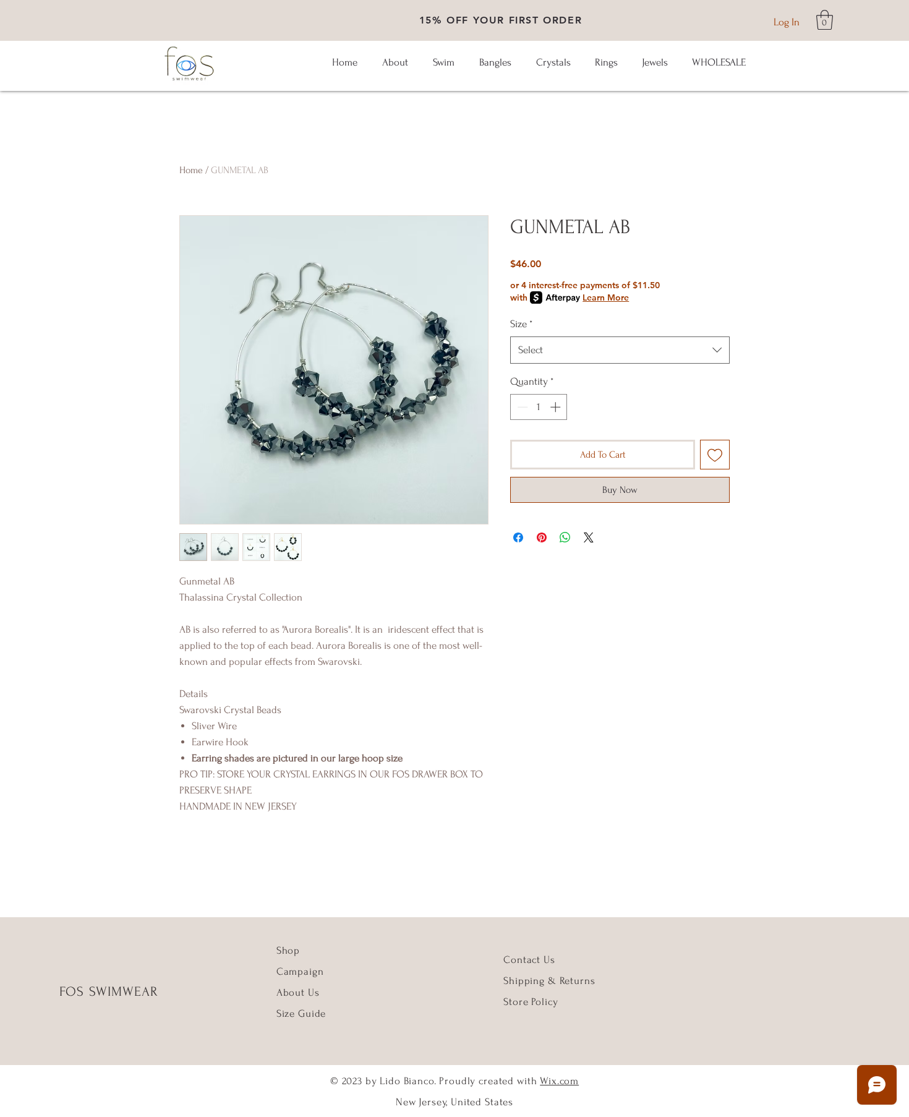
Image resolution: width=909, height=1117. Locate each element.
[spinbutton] (539, 407)
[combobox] (620, 350)
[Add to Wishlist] (715, 454)
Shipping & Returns (549, 980)
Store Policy (530, 1002)
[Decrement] (521, 407)
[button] (824, 20)
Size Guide (301, 1013)
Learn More (606, 297)
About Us (299, 992)
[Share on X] (588, 537)
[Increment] (556, 407)
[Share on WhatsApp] (565, 537)
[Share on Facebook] (518, 537)
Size (521, 324)
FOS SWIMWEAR (108, 991)
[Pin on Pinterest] (541, 537)
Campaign (300, 971)
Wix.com (559, 1081)
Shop (288, 950)
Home (191, 170)
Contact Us (529, 959)
